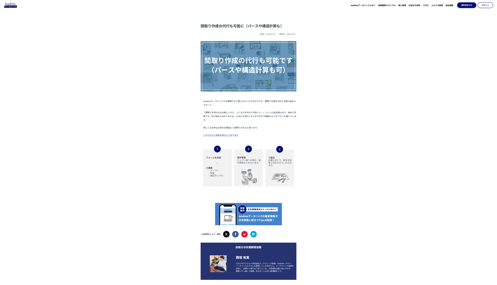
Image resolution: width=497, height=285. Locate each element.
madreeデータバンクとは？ (363, 5)
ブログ (426, 5)
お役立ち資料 (414, 5)
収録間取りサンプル (387, 5)
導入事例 (402, 5)
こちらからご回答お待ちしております (220, 135)
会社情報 (449, 5)
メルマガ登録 (437, 5)
